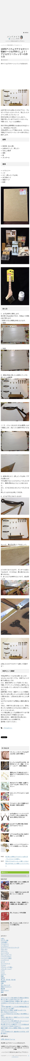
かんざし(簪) (4, 940)
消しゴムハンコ (5, 985)
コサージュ (4, 951)
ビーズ (3, 962)
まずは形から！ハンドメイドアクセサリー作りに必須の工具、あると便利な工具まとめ (19, 815)
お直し (3, 938)
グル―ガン (4, 949)
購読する (5, 872)
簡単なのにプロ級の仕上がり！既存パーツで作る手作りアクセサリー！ (19, 774)
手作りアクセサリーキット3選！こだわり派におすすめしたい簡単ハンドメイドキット (17, 864)
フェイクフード (5, 963)
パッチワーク (5, 960)
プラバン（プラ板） (7, 967)
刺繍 (2, 976)
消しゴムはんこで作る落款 (18, 912)
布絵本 (3, 978)
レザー (3, 970)
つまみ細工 (4, 942)
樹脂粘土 (3, 981)
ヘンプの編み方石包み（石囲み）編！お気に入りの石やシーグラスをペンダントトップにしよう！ (15, 1003)
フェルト (3, 965)
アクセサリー (8, 728)
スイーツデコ (5, 953)
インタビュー (5, 945)
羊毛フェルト (5, 990)
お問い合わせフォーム (8, 1039)
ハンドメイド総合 (6, 958)
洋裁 (2, 983)
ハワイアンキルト (6, 956)
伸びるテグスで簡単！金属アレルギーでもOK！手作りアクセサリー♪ (19, 784)
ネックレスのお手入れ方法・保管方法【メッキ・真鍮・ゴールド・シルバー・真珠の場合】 (19, 764)
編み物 (3, 988)
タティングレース (6, 954)
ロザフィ (3, 974)
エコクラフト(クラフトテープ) (10, 947)
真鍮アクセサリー (6, 986)
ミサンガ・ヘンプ (6, 969)
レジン (3, 972)
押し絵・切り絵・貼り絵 (8, 979)
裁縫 (2, 992)
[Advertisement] (15, 15)
